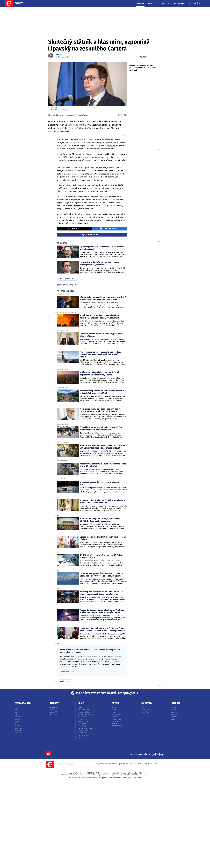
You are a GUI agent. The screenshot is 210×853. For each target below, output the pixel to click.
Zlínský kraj (82, 726)
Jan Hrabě (59, 54)
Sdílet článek (144, 57)
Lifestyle (174, 712)
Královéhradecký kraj (85, 728)
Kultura (17, 717)
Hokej (114, 707)
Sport (17, 712)
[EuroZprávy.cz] (10, 3)
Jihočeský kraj (82, 719)
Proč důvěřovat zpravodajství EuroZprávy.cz (69, 115)
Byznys (17, 714)
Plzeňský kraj (82, 723)
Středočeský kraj (83, 710)
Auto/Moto (145, 710)
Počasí (17, 721)
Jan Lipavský (63, 285)
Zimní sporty (116, 723)
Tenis (113, 712)
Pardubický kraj (83, 730)
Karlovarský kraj (83, 735)
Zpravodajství (23, 703)
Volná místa (154, 764)
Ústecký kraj (82, 717)
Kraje (81, 703)
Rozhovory (54, 707)
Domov (19, 3)
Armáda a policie (185, 3)
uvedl (110, 146)
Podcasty (53, 714)
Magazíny (146, 703)
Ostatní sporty (117, 726)
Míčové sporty (117, 719)
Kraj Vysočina (82, 737)
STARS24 (175, 703)
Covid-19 (17, 733)
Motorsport (116, 714)
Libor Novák (69, 672)
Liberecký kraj (82, 733)
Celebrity (174, 710)
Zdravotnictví (151, 3)
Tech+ (143, 707)
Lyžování (115, 721)
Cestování (144, 712)
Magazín (17, 726)
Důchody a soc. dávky (167, 3)
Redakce (108, 764)
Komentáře (53, 712)
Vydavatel (121, 764)
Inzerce (129, 764)
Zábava (173, 717)
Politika (140, 3)
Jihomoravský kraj (84, 712)
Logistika (18, 719)
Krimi (16, 723)
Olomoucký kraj (83, 721)
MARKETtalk (18, 728)
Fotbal (114, 710)
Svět (16, 710)
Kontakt (114, 764)
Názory (54, 703)
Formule (115, 717)
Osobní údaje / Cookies (141, 764)
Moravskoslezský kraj (85, 714)
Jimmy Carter (73, 285)
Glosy (52, 710)
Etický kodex (99, 764)
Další (196, 3)
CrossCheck (19, 730)
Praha (80, 707)
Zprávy (173, 707)
